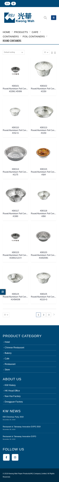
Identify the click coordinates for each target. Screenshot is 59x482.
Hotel (7, 342)
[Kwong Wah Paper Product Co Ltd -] (19, 17)
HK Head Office (12, 391)
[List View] (55, 52)
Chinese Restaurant (14, 347)
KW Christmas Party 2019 (13, 417)
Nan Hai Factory (13, 396)
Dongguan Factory (14, 402)
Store (7, 369)
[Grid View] (52, 52)
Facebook (6, 457)
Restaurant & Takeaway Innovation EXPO (19, 436)
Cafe (7, 358)
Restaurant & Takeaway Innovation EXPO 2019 (21, 427)
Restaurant (10, 364)
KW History (10, 385)
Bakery (8, 353)
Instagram (15, 457)
